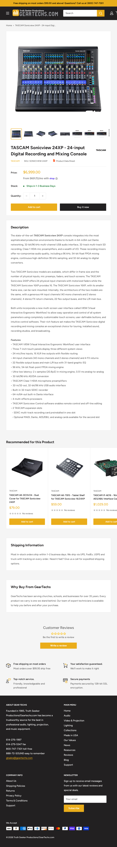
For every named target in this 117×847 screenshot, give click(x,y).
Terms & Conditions (16, 800)
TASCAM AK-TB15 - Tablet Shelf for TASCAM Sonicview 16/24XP (68, 497)
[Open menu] (7, 13)
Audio (67, 715)
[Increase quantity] (42, 196)
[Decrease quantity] (26, 196)
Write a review (58, 645)
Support (68, 764)
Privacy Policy (13, 795)
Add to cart (34, 207)
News (67, 745)
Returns (10, 790)
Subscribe (73, 808)
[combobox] (80, 13)
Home (9, 25)
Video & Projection (74, 720)
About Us (11, 780)
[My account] (111, 13)
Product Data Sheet (65, 161)
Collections (70, 730)
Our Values (70, 740)
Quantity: (16, 195)
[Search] (101, 13)
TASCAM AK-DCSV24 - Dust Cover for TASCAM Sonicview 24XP (24, 499)
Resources (69, 750)
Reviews (68, 754)
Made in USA (71, 735)
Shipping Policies (15, 785)
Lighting (68, 725)
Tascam (15, 161)
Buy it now (83, 207)
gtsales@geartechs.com (19, 757)
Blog (66, 759)
